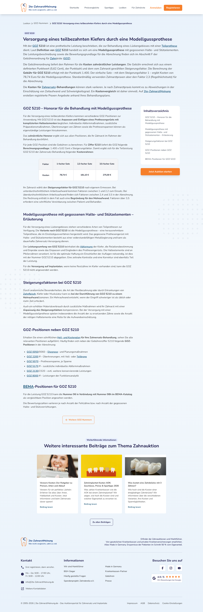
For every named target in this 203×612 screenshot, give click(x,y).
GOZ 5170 (32, 366)
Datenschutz (153, 603)
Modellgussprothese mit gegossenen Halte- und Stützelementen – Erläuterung (159, 132)
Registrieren (173, 7)
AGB (143, 603)
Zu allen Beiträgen (101, 522)
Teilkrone (82, 356)
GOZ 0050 (32, 352)
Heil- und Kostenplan (68, 337)
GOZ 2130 (32, 371)
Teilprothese (169, 46)
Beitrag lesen (46, 507)
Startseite (74, 7)
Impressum (132, 603)
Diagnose (53, 352)
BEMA (28, 386)
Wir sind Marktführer (73, 566)
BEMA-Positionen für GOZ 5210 (160, 159)
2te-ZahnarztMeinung (157, 91)
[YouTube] (179, 568)
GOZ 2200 (32, 356)
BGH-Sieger (69, 571)
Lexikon (122, 7)
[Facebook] (162, 568)
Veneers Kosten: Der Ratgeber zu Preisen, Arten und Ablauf (56, 484)
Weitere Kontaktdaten (36, 588)
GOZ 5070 (32, 361)
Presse (108, 580)
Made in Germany (113, 566)
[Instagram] (171, 568)
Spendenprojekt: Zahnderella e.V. (79, 580)
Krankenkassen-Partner (116, 571)
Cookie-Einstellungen (172, 603)
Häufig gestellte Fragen (75, 576)
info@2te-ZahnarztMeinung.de (40, 582)
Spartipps (109, 7)
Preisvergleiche (91, 7)
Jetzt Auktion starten (160, 171)
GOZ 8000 (32, 375)
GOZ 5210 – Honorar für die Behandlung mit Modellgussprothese (158, 120)
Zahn (53, 58)
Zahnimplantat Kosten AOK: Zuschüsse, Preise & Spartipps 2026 (101, 484)
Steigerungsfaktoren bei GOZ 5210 (158, 143)
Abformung (86, 246)
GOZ (35, 46)
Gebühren (109, 576)
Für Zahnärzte (138, 7)
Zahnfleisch (29, 294)
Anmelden (155, 7)
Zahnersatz (49, 87)
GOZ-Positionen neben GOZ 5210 (158, 151)
